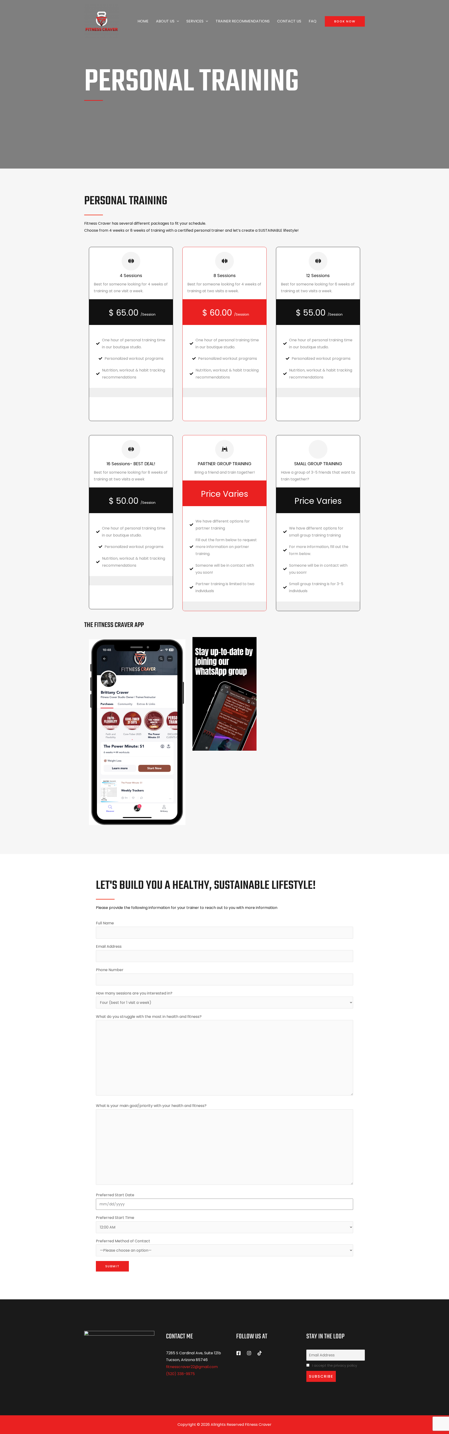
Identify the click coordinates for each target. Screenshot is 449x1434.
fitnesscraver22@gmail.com (192, 1366)
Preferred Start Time (115, 1217)
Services (194, 21)
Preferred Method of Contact (123, 1241)
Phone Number (109, 970)
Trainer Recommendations (243, 21)
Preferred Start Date (115, 1195)
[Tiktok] (259, 1353)
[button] (176, 21)
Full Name (105, 923)
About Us (165, 21)
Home (143, 21)
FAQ (312, 21)
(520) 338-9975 (180, 1373)
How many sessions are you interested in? (134, 993)
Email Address (109, 946)
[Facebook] (238, 1353)
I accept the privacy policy (334, 1365)
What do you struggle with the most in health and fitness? (149, 1016)
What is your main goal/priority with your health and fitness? (151, 1105)
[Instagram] (249, 1353)
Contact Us (289, 21)
